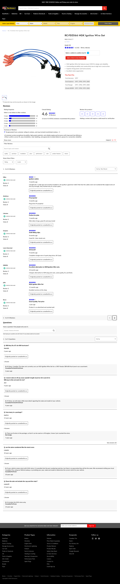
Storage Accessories (81, 13)
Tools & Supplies (53, 13)
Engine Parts (28, 543)
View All (71, 553)
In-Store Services (106, 13)
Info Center (94, 13)
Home (4, 30)
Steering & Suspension (31, 556)
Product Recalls (51, 548)
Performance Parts (30, 559)
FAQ (48, 564)
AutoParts (5, 13)
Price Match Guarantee (53, 541)
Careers (49, 559)
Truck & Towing (67, 13)
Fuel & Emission (29, 551)
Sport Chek (72, 548)
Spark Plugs (28, 561)
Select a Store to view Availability (76, 58)
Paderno (71, 546)
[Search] (104, 8)
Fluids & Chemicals (39, 13)
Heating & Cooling (30, 553)
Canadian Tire (73, 538)
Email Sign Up (51, 566)
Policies (49, 538)
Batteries (14, 13)
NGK (68, 41)
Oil (21, 13)
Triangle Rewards (74, 551)
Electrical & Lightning (31, 546)
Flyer (3, 19)
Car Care (27, 13)
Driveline (27, 541)
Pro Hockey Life (74, 543)
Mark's (71, 541)
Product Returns (51, 546)
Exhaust (27, 548)
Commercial (5, 561)
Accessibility (50, 556)
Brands (4, 564)
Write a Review (85, 47)
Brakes (26, 538)
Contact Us (50, 561)
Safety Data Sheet (52, 551)
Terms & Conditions (52, 543)
